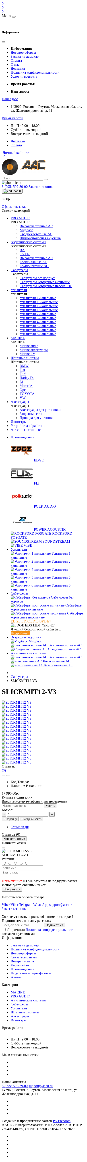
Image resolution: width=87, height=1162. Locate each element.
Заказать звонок (41, 186)
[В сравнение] (8, 775)
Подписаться (54, 925)
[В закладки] (3, 775)
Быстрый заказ (31, 819)
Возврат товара (22, 961)
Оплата (16, 60)
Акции (16, 977)
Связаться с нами (24, 957)
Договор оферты (23, 52)
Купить (50, 805)
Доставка (18, 68)
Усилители (19, 549)
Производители (23, 437)
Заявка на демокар (25, 56)
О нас (15, 64)
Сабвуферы (19, 593)
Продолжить (12, 889)
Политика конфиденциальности (35, 72)
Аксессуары (20, 1016)
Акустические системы (28, 653)
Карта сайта (20, 965)
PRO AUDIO (20, 996)
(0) (4, 770)
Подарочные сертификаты (31, 973)
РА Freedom (61, 1121)
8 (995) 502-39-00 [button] (15, 1086)
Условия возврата (24, 76)
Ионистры (19, 1020)
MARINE (18, 992)
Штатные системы (25, 1012)
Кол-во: (7, 810)
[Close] (3, 848)
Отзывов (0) (20, 827)
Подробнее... (20, 633)
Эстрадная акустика (26, 637)
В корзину (10, 819)
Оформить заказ (14, 206)
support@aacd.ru (41, 1086)
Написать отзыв (14, 838)
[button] (10, 99)
